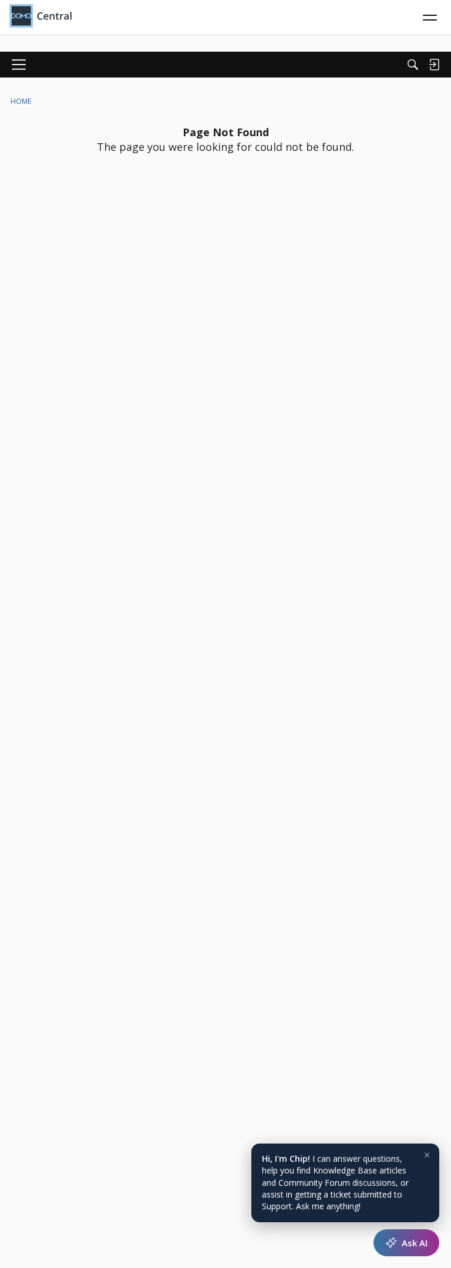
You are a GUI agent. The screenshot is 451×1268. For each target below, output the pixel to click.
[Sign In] (434, 64)
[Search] (412, 64)
